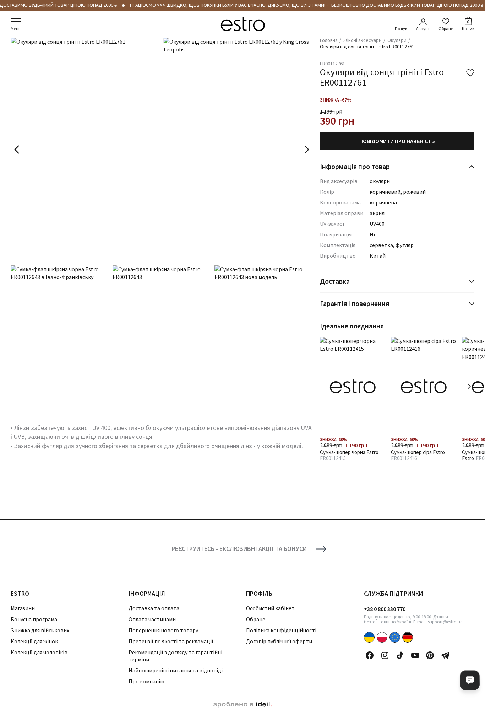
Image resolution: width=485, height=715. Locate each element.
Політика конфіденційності (281, 630)
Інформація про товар (355, 166)
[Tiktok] (400, 655)
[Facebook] (369, 655)
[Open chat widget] (470, 680)
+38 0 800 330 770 (384, 608)
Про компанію (146, 681)
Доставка (335, 281)
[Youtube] (415, 655)
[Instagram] (385, 655)
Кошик (468, 24)
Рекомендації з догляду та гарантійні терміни (175, 655)
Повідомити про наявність (397, 140)
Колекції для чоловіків (39, 652)
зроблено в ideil (242, 705)
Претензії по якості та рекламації (171, 641)
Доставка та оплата (154, 608)
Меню (16, 28)
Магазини (23, 608)
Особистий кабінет (270, 608)
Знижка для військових (40, 630)
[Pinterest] (430, 655)
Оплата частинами (152, 619)
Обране (445, 28)
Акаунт (423, 28)
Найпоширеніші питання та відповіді (176, 670)
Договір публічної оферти (279, 641)
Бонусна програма (34, 619)
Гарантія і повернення (354, 303)
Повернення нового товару (163, 630)
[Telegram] (445, 655)
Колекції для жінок (34, 641)
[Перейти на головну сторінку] (242, 24)
